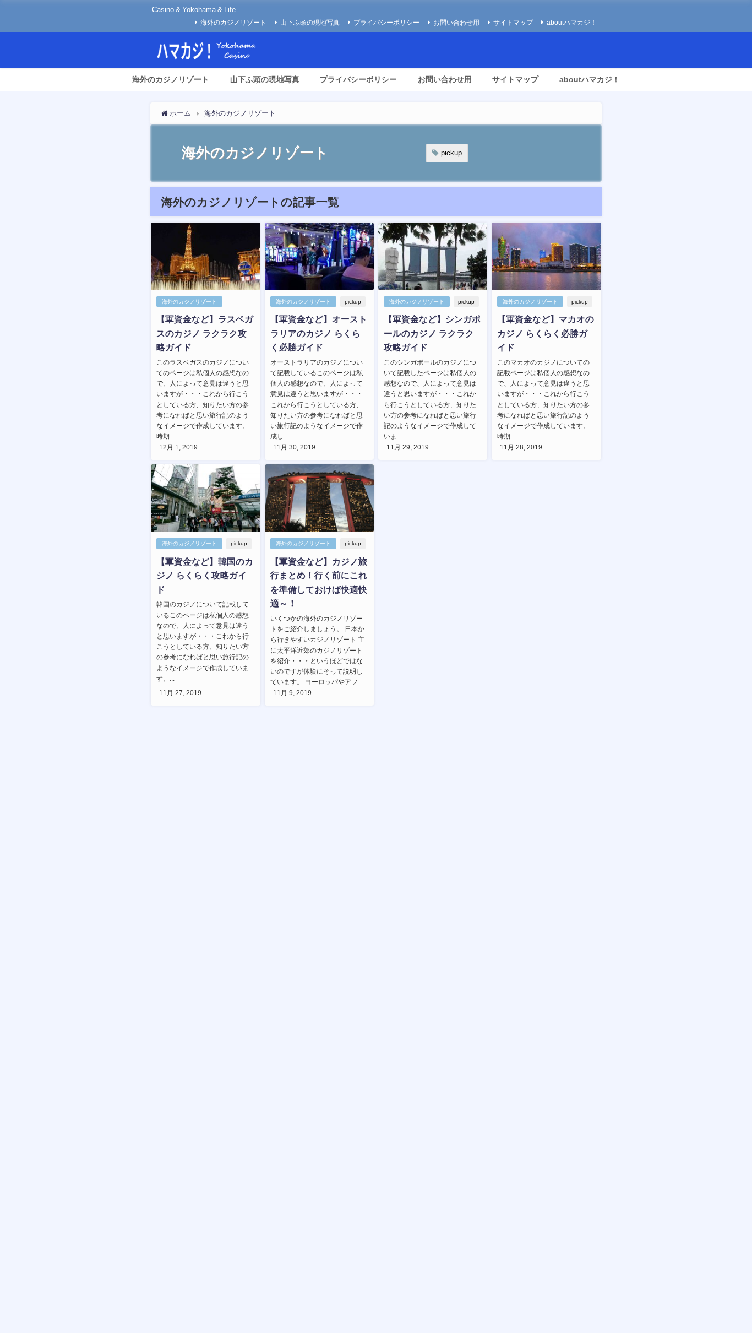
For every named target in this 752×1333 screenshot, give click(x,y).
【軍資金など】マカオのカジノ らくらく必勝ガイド (545, 333)
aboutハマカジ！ (572, 22)
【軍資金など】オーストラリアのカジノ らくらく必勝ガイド (318, 333)
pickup (451, 152)
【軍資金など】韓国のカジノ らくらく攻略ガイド (204, 575)
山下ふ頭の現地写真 (310, 22)
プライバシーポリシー (386, 22)
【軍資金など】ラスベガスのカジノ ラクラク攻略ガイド (204, 333)
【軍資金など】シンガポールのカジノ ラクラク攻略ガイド (432, 333)
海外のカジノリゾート (233, 22)
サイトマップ (513, 22)
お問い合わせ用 (456, 22)
